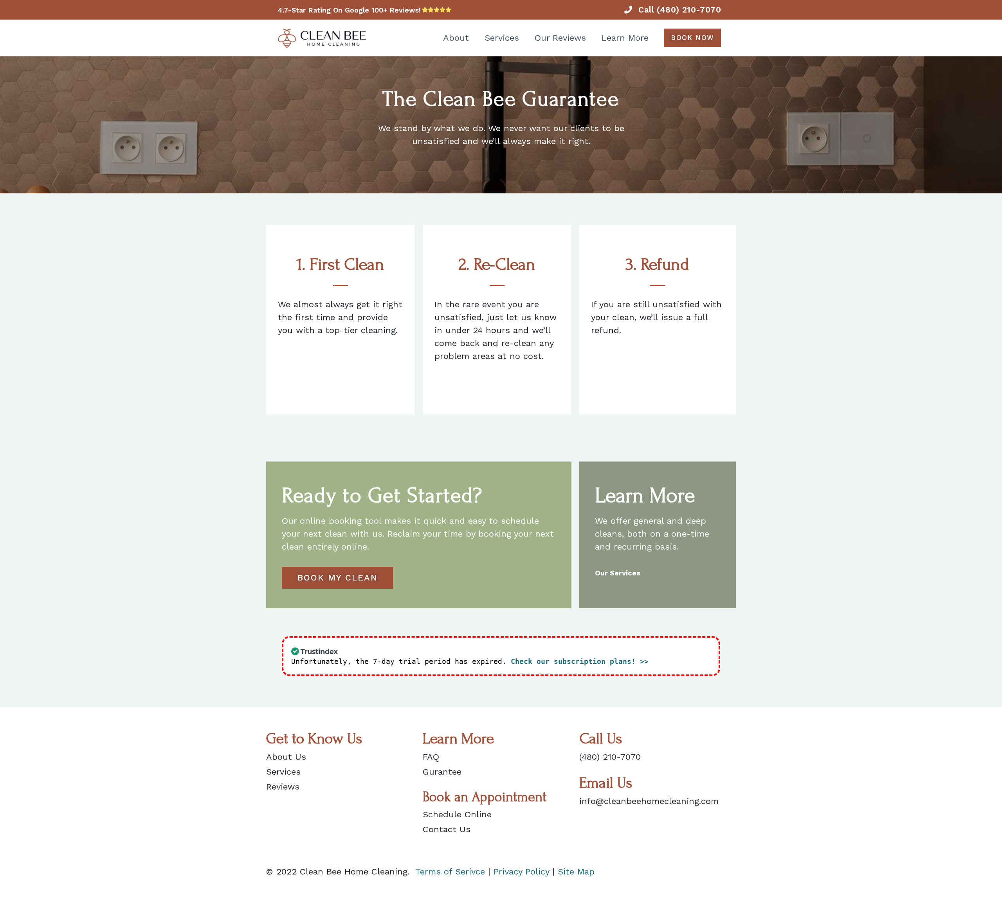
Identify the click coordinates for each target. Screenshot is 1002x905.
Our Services (617, 573)
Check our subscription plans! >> (580, 661)
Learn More (625, 38)
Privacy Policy (521, 871)
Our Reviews (560, 38)
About (456, 38)
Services (502, 38)
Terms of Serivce (450, 871)
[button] (692, 38)
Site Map (576, 871)
